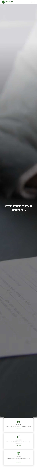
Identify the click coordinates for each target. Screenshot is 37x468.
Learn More (18, 428)
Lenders (18, 456)
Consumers (18, 440)
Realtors (18, 424)
